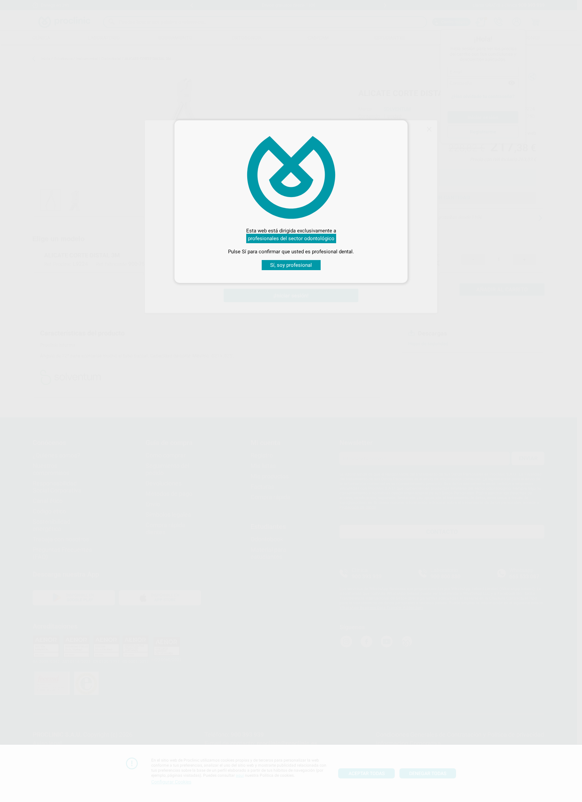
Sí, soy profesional (291, 265)
